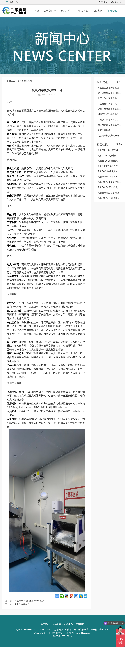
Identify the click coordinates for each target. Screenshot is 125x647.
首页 (36, 10)
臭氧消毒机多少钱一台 (108, 135)
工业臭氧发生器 (21, 604)
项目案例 (97, 10)
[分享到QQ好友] (67, 596)
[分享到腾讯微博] (86, 596)
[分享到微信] (62, 596)
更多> (119, 82)
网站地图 (80, 624)
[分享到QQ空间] (81, 596)
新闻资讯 (112, 10)
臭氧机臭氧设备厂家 (107, 103)
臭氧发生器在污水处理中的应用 (29, 600)
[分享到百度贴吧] (76, 596)
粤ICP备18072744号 (62, 636)
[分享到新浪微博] (71, 596)
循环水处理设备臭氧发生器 (110, 124)
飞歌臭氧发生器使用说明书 (110, 192)
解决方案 (83, 10)
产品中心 (67, 10)
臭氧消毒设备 (104, 130)
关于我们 (50, 10)
